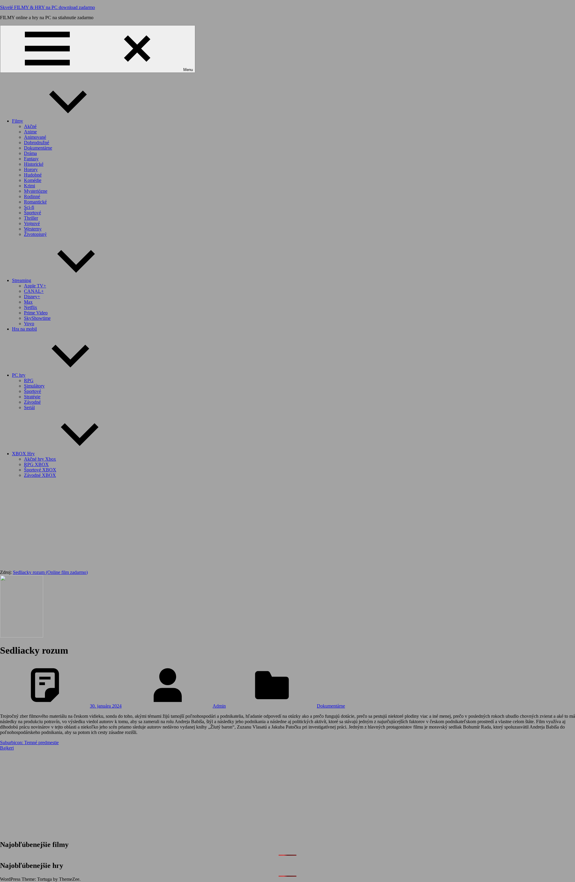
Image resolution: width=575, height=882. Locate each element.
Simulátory (34, 385)
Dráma (30, 153)
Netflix (30, 307)
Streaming (21, 280)
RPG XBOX (36, 464)
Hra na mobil (24, 328)
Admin (219, 705)
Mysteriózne (35, 191)
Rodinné (32, 196)
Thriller (31, 218)
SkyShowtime (37, 318)
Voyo (29, 323)
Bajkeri (7, 747)
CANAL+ (34, 291)
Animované (35, 137)
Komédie (32, 180)
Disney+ (32, 296)
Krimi (29, 185)
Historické (33, 164)
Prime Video (36, 312)
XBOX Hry (23, 453)
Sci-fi (29, 207)
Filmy (17, 120)
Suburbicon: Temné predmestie (29, 742)
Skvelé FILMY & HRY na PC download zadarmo (47, 7)
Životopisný (35, 234)
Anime (30, 131)
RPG (29, 380)
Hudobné (33, 174)
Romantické (35, 201)
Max (28, 301)
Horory (31, 169)
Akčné (30, 126)
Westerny (33, 228)
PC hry (18, 375)
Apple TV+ (35, 285)
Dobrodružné (36, 142)
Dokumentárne (38, 147)
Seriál (29, 407)
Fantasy (31, 158)
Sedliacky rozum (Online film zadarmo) (50, 572)
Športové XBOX (40, 469)
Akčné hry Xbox (40, 459)
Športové (32, 212)
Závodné (32, 402)
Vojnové (32, 223)
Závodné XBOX (40, 475)
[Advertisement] (287, 525)
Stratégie (32, 396)
